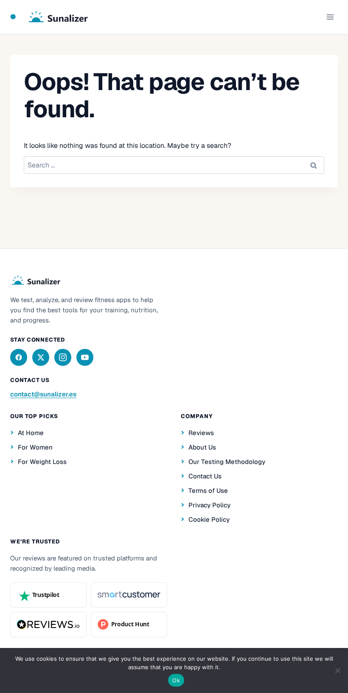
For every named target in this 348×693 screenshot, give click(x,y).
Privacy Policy (209, 505)
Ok (176, 680)
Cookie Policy (209, 519)
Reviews (201, 433)
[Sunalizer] (35, 280)
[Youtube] (84, 357)
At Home (31, 433)
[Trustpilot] (48, 595)
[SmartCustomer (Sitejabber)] (129, 595)
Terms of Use (208, 491)
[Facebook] (18, 357)
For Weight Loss (42, 462)
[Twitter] (40, 357)
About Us (202, 447)
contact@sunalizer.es (43, 394)
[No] (337, 670)
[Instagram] (62, 357)
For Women (35, 447)
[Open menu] (330, 16)
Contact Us (205, 476)
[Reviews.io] (48, 624)
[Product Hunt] (129, 624)
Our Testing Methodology (226, 462)
